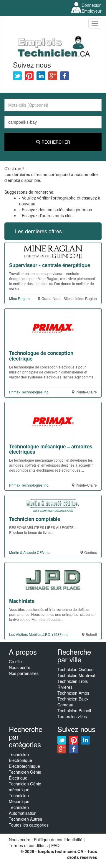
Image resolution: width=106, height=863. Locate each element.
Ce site (15, 661)
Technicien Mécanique (19, 798)
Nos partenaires (24, 673)
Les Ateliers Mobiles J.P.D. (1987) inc (38, 634)
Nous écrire (19, 667)
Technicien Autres (25, 819)
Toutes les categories (29, 825)
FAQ (55, 845)
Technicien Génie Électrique (25, 775)
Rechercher (55, 142)
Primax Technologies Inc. (29, 391)
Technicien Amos (73, 693)
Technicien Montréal (76, 675)
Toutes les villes (72, 716)
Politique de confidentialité (58, 839)
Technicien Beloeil (74, 710)
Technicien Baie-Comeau (72, 702)
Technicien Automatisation (23, 810)
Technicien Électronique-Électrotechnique (24, 760)
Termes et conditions (29, 845)
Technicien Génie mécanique (25, 786)
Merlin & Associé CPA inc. (29, 552)
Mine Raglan (19, 298)
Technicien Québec (75, 669)
